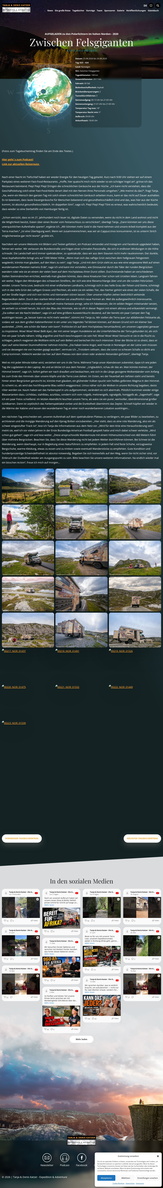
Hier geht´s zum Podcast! (17, 159)
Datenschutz (130, 1183)
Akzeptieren (106, 1178)
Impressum (140, 1183)
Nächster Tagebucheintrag (142, 838)
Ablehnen (125, 1178)
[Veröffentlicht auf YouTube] (36, 893)
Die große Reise (62, 11)
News (50, 11)
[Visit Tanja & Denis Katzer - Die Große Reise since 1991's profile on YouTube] (6, 893)
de (145, 5)
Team (99, 11)
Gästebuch (153, 11)
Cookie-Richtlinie (118, 1183)
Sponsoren (109, 11)
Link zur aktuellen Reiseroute (21, 164)
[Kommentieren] (10, 997)
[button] (158, 1156)
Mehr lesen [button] (49, 905)
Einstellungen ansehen (147, 1178)
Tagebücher (78, 11)
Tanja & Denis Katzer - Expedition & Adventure (40, 1177)
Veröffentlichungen (136, 11)
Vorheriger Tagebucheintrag (22, 838)
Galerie (120, 11)
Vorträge (90, 11)
